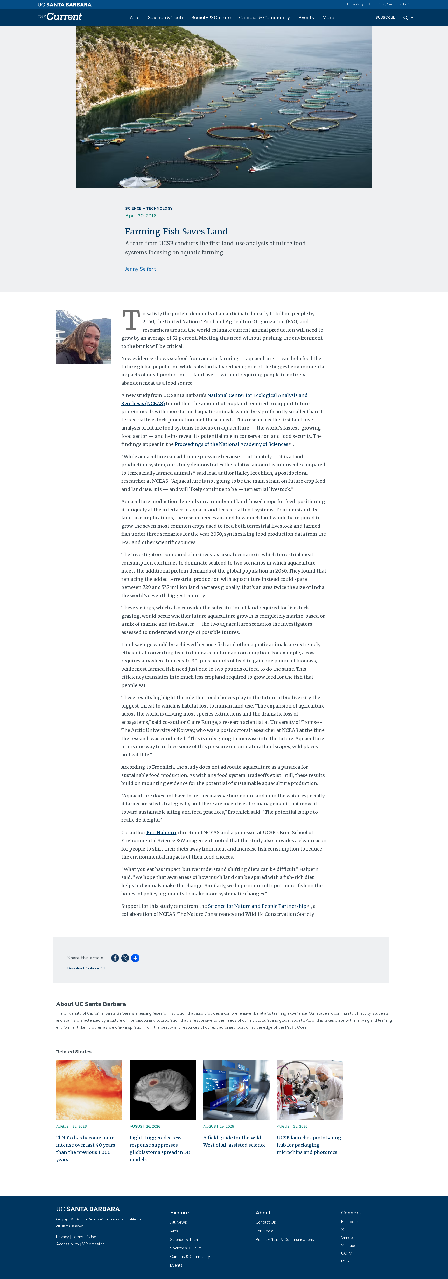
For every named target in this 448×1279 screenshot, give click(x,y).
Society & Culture (211, 17)
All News (178, 1222)
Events (306, 17)
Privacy (62, 1237)
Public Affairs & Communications (285, 1239)
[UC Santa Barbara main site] (64, 3)
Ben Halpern (161, 832)
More (328, 17)
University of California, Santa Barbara (379, 4)
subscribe (385, 17)
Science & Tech (165, 17)
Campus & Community (264, 17)
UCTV (346, 1253)
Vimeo (347, 1237)
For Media (264, 1231)
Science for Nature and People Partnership (257, 906)
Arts (134, 17)
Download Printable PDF (86, 968)
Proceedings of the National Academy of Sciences (231, 444)
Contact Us (266, 1222)
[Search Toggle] (408, 17)
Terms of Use (84, 1237)
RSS (345, 1261)
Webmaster (93, 1244)
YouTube (348, 1245)
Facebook (350, 1222)
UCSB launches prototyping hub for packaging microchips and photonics (309, 1145)
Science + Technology (148, 208)
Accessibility (67, 1244)
